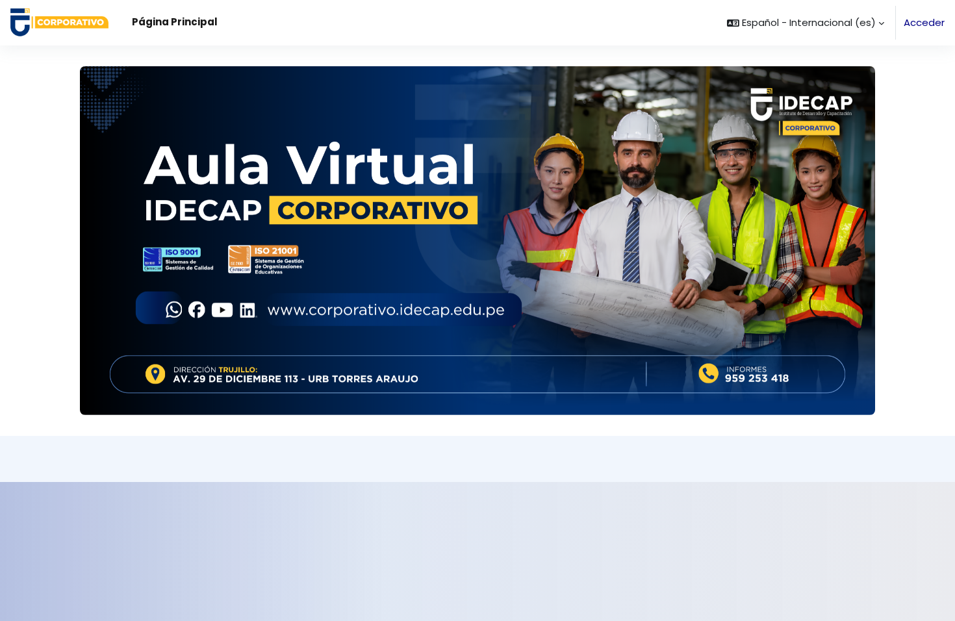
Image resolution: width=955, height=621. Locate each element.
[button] (806, 22)
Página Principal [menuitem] (175, 22)
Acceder (924, 22)
